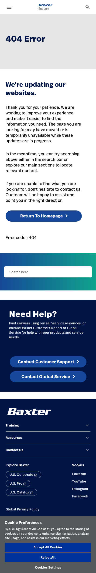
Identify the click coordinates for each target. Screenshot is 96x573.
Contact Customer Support (46, 362)
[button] (48, 427)
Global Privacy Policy (22, 509)
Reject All (48, 557)
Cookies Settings (48, 567)
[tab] (87, 7)
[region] (48, 544)
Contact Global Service (45, 377)
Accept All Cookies (48, 547)
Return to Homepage (41, 216)
